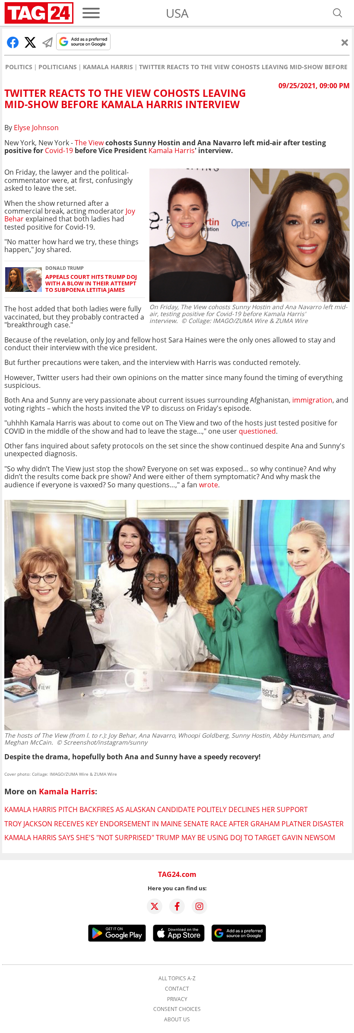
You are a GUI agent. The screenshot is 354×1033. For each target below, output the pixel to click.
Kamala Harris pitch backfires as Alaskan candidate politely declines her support (156, 809)
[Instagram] (199, 906)
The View (89, 142)
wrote (208, 484)
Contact (177, 989)
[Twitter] (154, 906)
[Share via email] (47, 42)
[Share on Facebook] (13, 42)
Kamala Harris (108, 67)
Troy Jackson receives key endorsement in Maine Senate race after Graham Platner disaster (174, 823)
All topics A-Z (177, 978)
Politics (18, 67)
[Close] (345, 42)
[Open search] (337, 13)
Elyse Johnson (36, 127)
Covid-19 (60, 150)
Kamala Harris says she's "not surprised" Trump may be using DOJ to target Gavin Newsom (169, 837)
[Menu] (91, 12)
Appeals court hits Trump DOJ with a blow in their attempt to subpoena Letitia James (91, 284)
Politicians (57, 67)
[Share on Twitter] (30, 42)
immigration (312, 400)
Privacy (177, 999)
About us (177, 1020)
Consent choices (177, 1009)
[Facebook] (177, 906)
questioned (257, 431)
